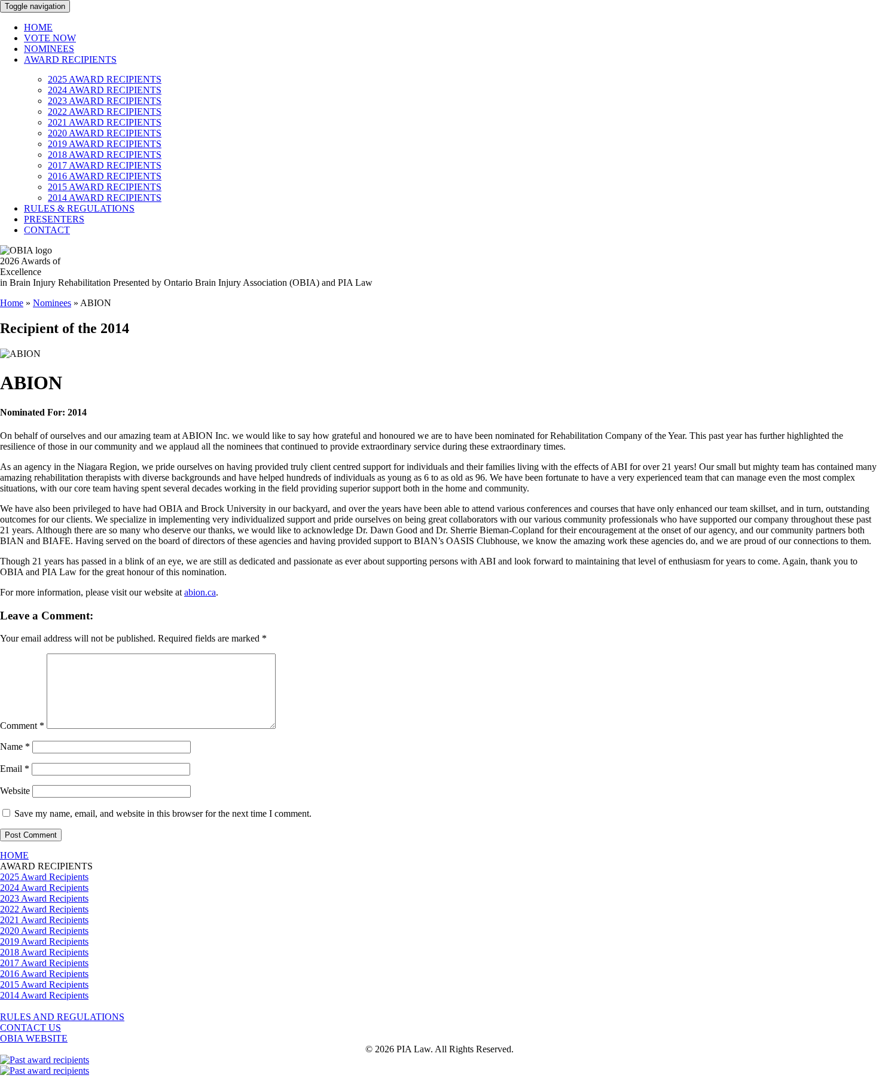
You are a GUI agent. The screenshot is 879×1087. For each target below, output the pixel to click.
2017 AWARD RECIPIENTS (104, 165)
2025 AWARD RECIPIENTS (104, 79)
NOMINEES (49, 49)
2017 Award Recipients (44, 963)
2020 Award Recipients (44, 931)
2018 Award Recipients (44, 952)
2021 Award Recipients (44, 920)
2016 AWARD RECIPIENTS (104, 176)
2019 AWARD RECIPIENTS (104, 144)
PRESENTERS (54, 219)
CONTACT (47, 230)
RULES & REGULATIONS (79, 208)
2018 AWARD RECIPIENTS (104, 154)
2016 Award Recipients (44, 974)
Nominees (52, 303)
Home (11, 303)
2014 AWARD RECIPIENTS (104, 198)
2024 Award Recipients (44, 888)
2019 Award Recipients (44, 941)
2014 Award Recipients (44, 995)
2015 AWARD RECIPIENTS (104, 187)
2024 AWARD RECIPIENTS (104, 90)
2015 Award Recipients (44, 984)
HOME (38, 27)
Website (15, 791)
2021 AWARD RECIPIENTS (104, 122)
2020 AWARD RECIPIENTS (104, 133)
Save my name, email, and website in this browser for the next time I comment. (163, 813)
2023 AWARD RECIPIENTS (104, 101)
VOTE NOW (50, 38)
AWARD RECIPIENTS (70, 59)
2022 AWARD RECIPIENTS (104, 111)
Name (15, 746)
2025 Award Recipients (44, 877)
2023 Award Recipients (44, 898)
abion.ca (200, 592)
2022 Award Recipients (44, 909)
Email (14, 769)
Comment (22, 725)
